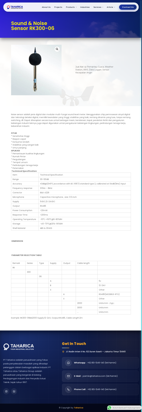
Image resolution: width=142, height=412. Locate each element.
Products (70, 7)
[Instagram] (6, 391)
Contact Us (128, 7)
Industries (85, 7)
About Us (46, 7)
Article (110, 7)
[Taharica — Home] (15, 7)
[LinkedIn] (14, 391)
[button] (57, 49)
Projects (58, 7)
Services (97, 7)
